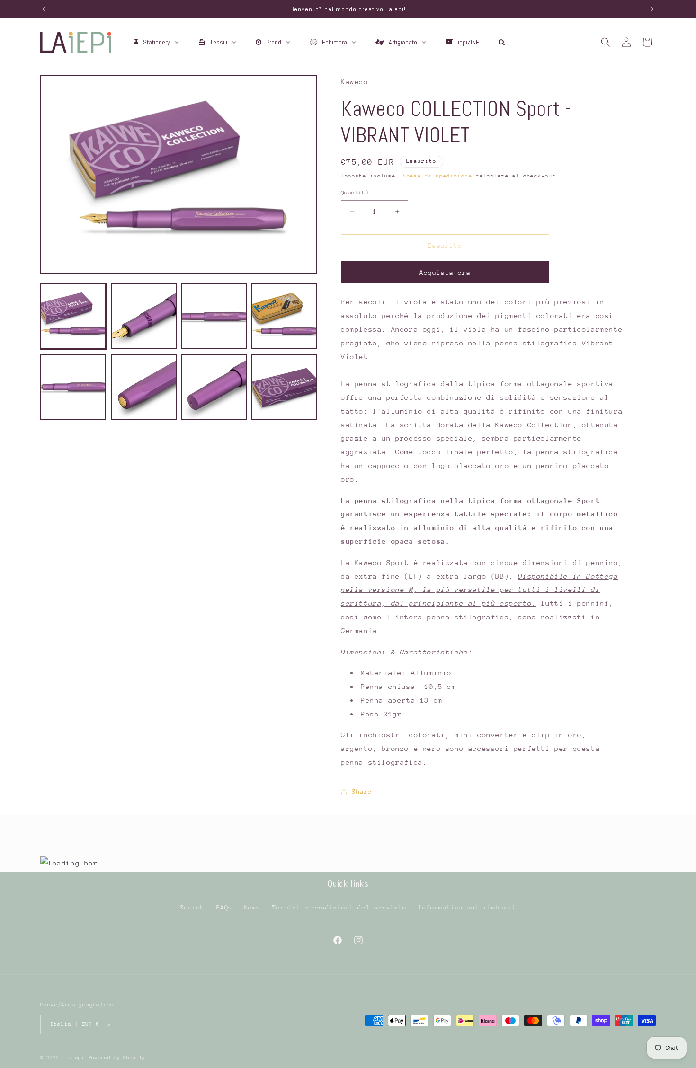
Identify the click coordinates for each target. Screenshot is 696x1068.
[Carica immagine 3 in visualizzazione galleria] (214, 316)
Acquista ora (445, 272)
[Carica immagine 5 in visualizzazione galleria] (73, 387)
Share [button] (362, 791)
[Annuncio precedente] (43, 9)
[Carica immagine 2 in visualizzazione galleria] (144, 316)
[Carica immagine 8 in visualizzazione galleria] (284, 387)
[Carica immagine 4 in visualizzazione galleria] (284, 316)
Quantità (355, 192)
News (252, 907)
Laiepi (75, 1057)
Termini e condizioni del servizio (339, 907)
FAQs (224, 907)
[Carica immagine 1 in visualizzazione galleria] (73, 316)
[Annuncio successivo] (652, 9)
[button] (605, 42)
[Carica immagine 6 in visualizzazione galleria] (144, 387)
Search (192, 907)
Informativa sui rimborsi (467, 907)
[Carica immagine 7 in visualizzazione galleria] (214, 387)
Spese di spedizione (437, 176)
